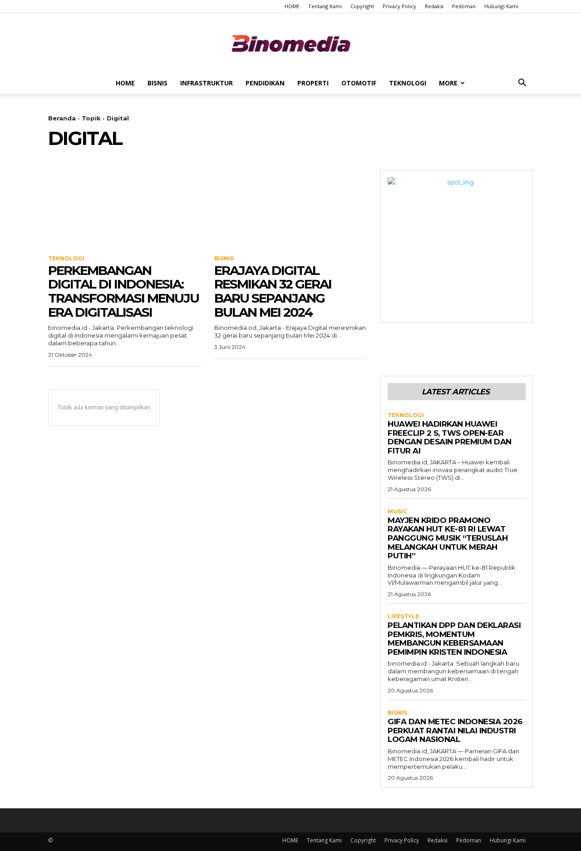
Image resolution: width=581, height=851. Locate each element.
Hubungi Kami (501, 6)
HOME (292, 6)
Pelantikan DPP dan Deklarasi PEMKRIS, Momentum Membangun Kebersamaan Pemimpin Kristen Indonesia (454, 639)
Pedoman (464, 6)
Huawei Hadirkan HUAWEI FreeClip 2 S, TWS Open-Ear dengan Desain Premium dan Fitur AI (450, 437)
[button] (522, 84)
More (448, 83)
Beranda (62, 118)
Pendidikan (265, 83)
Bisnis (157, 83)
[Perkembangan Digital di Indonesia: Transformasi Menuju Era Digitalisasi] (124, 208)
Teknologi (407, 83)
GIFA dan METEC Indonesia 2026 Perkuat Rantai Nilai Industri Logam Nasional (455, 730)
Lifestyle (403, 616)
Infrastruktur (206, 83)
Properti (313, 83)
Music (397, 511)
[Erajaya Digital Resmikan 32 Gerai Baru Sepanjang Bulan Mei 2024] (290, 208)
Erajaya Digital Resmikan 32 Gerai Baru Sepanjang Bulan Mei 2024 (272, 291)
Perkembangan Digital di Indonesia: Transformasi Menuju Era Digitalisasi (123, 291)
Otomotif (358, 83)
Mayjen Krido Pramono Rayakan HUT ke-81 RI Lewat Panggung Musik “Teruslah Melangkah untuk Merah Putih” (447, 538)
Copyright (362, 6)
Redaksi (434, 6)
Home (125, 83)
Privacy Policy (399, 6)
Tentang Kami (325, 6)
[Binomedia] (290, 43)
